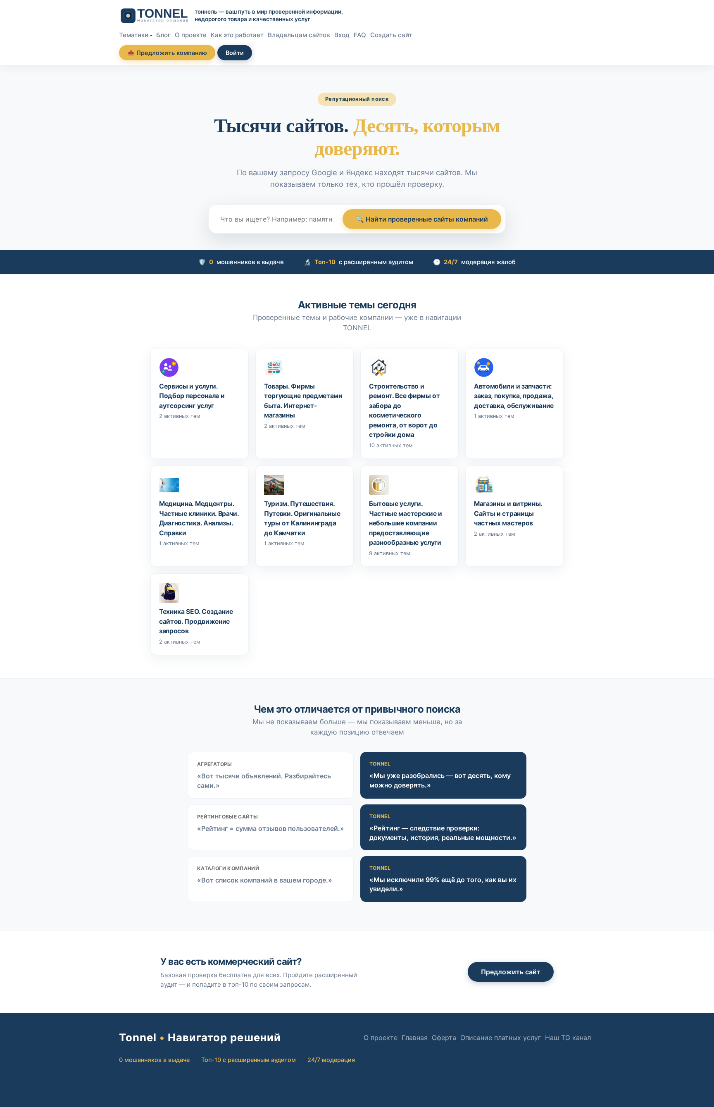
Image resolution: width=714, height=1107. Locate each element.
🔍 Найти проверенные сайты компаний (422, 219)
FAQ (360, 35)
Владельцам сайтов (299, 35)
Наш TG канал (568, 1037)
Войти (235, 52)
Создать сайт (391, 35)
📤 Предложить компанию (167, 52)
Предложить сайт (510, 972)
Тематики (133, 35)
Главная (415, 1037)
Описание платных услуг (500, 1037)
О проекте (191, 35)
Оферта (444, 1037)
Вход (342, 35)
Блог (163, 35)
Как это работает (237, 35)
